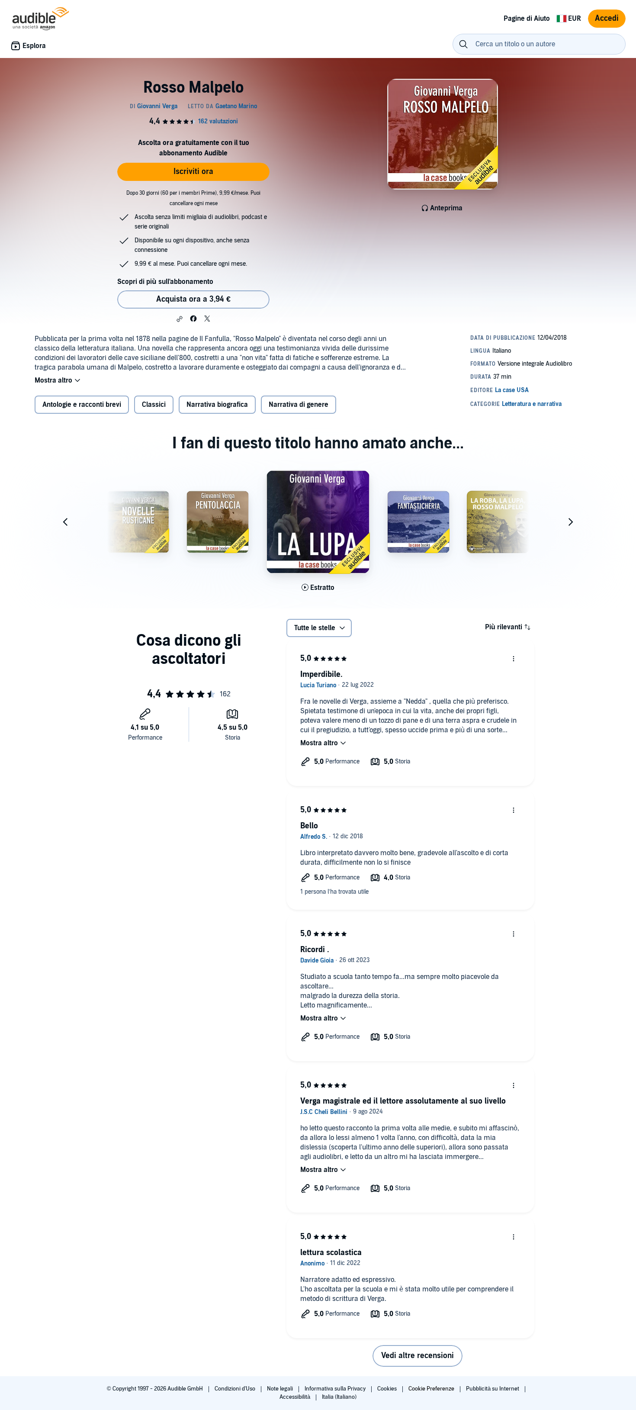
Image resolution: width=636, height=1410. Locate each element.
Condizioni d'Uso (236, 1388)
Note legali (280, 1388)
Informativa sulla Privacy (336, 1388)
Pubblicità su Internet (493, 1388)
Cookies (387, 1388)
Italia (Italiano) (339, 1397)
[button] (179, 318)
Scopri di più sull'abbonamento (165, 281)
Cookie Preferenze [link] (431, 1388)
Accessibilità (295, 1397)
